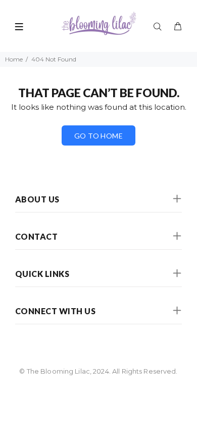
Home (14, 59)
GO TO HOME (98, 135)
